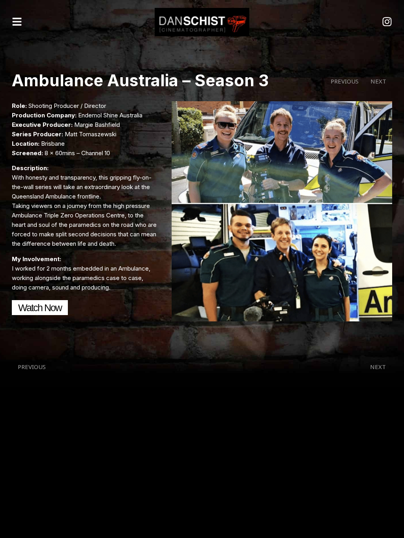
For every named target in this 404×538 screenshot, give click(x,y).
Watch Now (40, 307)
